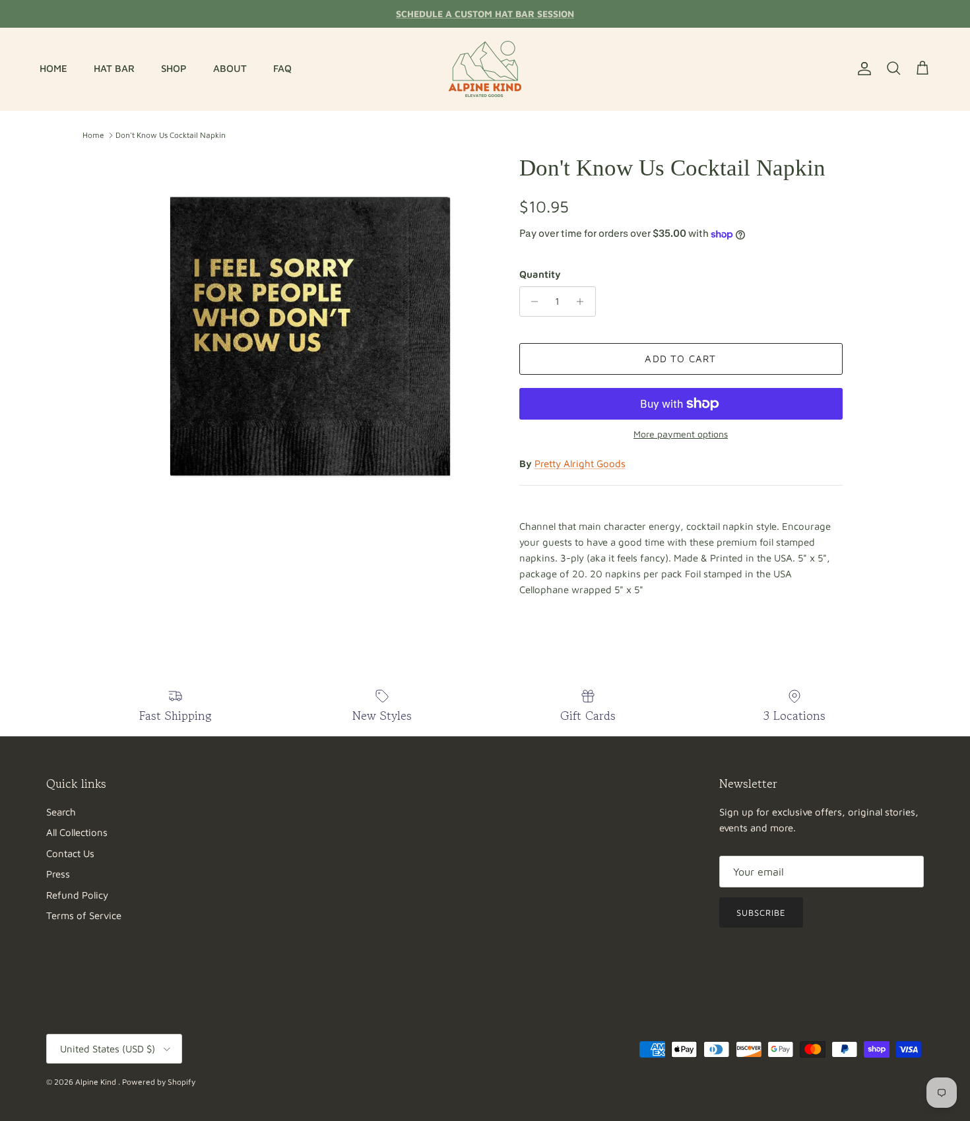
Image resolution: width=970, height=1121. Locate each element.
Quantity (540, 274)
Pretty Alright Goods (580, 463)
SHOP (174, 68)
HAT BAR (114, 68)
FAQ (282, 68)
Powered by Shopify (158, 1082)
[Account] (861, 69)
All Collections (77, 832)
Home (93, 135)
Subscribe (761, 912)
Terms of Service (83, 915)
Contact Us (70, 853)
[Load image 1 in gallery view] (309, 335)
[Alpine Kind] (485, 69)
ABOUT (230, 68)
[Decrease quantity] (531, 301)
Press (58, 874)
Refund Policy (77, 895)
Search (61, 811)
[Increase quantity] (583, 301)
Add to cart (680, 358)
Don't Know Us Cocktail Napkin (170, 135)
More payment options (680, 434)
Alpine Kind (96, 1082)
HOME (53, 68)
